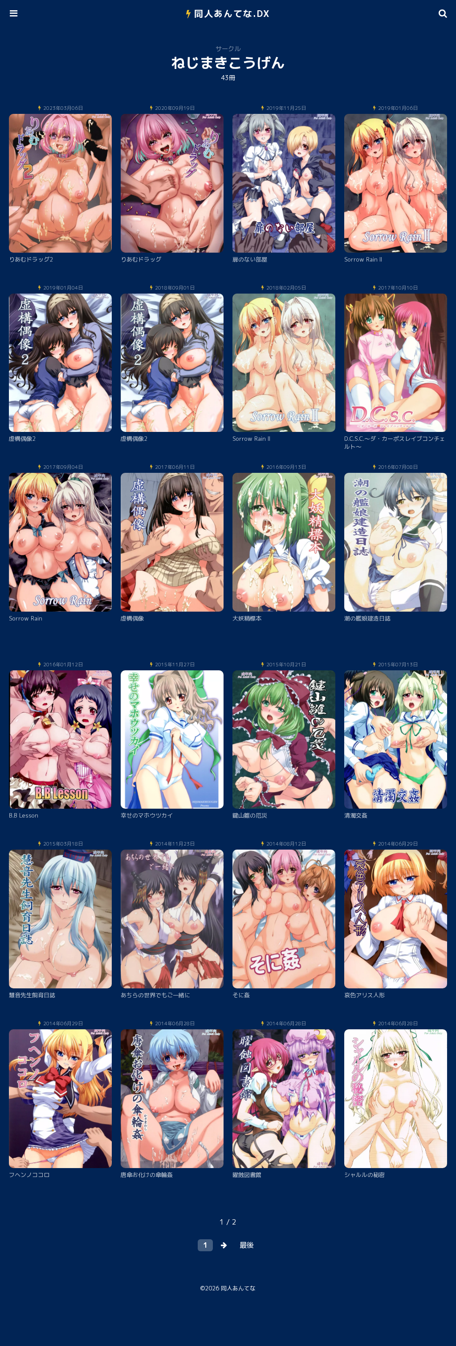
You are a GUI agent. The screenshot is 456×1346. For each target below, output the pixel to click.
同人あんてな (238, 1288)
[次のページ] (224, 1245)
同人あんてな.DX (232, 13)
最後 (247, 1245)
